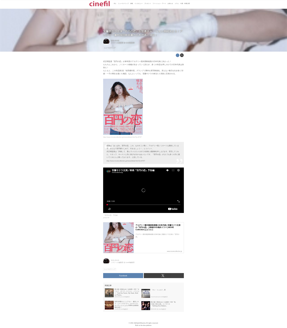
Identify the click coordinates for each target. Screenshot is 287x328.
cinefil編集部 (130, 43)
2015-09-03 (115, 40)
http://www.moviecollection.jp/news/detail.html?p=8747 (122, 137)
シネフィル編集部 (117, 43)
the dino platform (146, 325)
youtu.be (106, 217)
